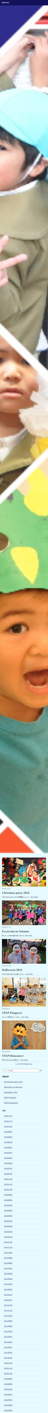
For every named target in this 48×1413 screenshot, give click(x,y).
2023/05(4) (8, 1215)
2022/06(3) (8, 1273)
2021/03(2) (8, 1352)
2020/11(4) (8, 1368)
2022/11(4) (8, 1247)
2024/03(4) (8, 1163)
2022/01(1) (8, 1300)
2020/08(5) (8, 1384)
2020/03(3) (8, 1410)
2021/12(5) (8, 1305)
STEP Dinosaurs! (13, 1055)
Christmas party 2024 (15, 892)
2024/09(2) (8, 1131)
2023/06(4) (8, 1210)
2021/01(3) (8, 1357)
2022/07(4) (8, 1268)
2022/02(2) (8, 1294)
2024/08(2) (8, 1137)
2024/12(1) (8, 1115)
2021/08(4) (8, 1326)
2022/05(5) (8, 1278)
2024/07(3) (8, 1142)
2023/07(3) (8, 1205)
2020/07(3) (8, 1389)
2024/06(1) (8, 1147)
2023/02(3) (8, 1231)
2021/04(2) (8, 1347)
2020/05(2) (8, 1399)
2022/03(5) (8, 1289)
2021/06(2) (8, 1336)
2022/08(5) (8, 1263)
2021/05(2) (8, 1342)
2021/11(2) (8, 1310)
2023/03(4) (8, 1226)
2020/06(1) (8, 1394)
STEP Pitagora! (12, 1012)
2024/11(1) (8, 1121)
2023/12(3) (8, 1179)
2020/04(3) (8, 1405)
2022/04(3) (8, 1284)
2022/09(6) (8, 1257)
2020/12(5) (8, 1363)
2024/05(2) (8, 1152)
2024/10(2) (8, 1126)
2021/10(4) (8, 1315)
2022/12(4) (8, 1242)
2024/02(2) (8, 1168)
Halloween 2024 (12, 969)
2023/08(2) (8, 1200)
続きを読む (34, 897)
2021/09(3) (8, 1321)
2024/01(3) (8, 1173)
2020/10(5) (8, 1373)
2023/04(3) (8, 1221)
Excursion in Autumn (15, 931)
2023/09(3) (8, 1194)
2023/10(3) (8, 1189)
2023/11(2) (8, 1184)
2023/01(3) (8, 1236)
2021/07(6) (8, 1331)
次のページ (28, 1063)
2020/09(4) (8, 1378)
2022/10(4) (8, 1252)
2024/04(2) (8, 1158)
